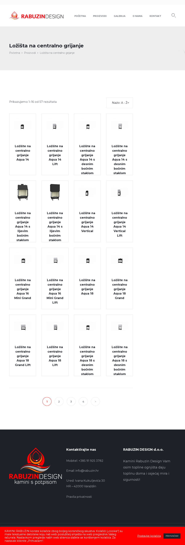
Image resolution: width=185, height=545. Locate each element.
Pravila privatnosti (79, 496)
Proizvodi (30, 52)
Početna (14, 52)
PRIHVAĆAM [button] (172, 536)
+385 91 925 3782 (91, 460)
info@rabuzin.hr (87, 470)
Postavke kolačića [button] (149, 536)
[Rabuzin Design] (36, 15)
